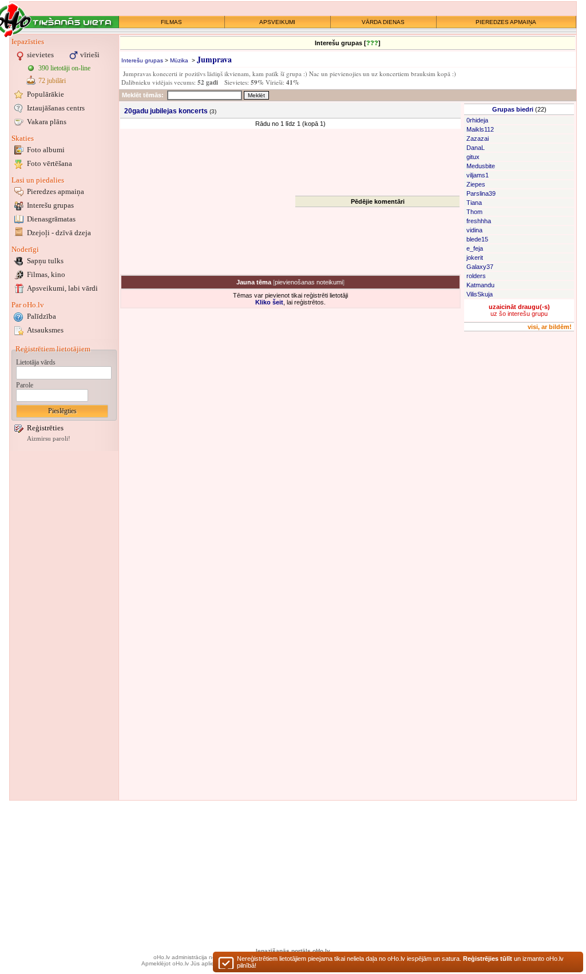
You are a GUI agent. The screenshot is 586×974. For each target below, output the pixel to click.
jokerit (474, 257)
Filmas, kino (46, 274)
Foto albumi (46, 149)
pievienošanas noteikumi (309, 282)
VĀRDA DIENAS (383, 22)
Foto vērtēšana (49, 163)
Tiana (474, 202)
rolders (476, 275)
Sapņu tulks (45, 260)
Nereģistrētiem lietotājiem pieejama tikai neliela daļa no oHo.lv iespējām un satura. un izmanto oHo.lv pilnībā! (400, 962)
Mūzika (179, 60)
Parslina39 (481, 193)
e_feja (474, 248)
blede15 (477, 239)
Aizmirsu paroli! (48, 438)
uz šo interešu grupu (519, 310)
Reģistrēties (45, 427)
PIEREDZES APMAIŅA (506, 22)
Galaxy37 (479, 266)
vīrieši (90, 54)
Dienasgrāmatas (51, 219)
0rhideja (477, 120)
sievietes (40, 54)
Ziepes (475, 184)
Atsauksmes (45, 330)
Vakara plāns (46, 121)
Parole (24, 385)
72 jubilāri (52, 81)
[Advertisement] (64, 625)
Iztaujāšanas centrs (56, 108)
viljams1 (477, 175)
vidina (474, 230)
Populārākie (45, 94)
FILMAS (171, 22)
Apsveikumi (62, 288)
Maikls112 (480, 129)
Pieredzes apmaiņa (55, 191)
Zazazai (477, 138)
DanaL (475, 147)
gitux (473, 156)
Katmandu (480, 285)
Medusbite (480, 166)
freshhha (478, 220)
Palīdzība (41, 316)
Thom (474, 211)
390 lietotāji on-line (64, 68)
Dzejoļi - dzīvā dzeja (59, 232)
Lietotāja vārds (36, 362)
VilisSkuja (479, 294)
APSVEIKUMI (277, 22)
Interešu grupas (50, 205)
